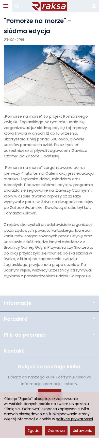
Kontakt (14, 351)
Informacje (17, 303)
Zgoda (34, 430)
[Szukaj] (16, 6)
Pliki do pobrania (25, 335)
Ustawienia (82, 430)
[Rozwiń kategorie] (6, 6)
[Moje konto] (94, 6)
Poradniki (15, 319)
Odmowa (56, 430)
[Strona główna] (49, 6)
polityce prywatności (74, 419)
